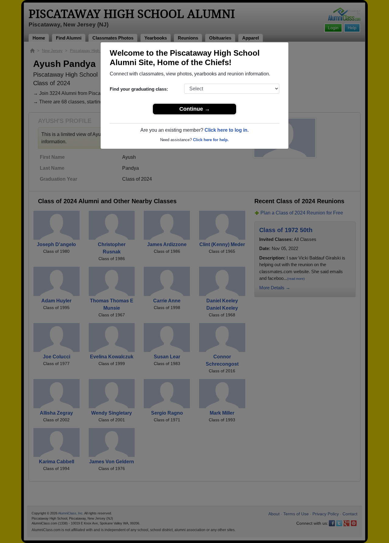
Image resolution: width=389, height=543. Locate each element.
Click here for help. (211, 139)
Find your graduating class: (139, 89)
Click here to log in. (227, 130)
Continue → (194, 109)
